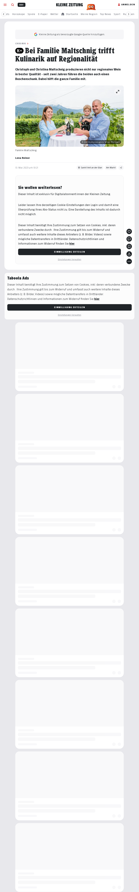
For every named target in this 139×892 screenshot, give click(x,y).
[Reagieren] (129, 231)
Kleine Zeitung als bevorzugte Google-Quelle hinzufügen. (72, 34)
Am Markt (111, 167)
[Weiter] (128, 14)
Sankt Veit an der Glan (91, 167)
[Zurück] (3, 14)
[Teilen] (129, 254)
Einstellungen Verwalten (69, 259)
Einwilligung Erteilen (69, 252)
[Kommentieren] (129, 239)
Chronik (20, 43)
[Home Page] (69, 4)
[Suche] (12, 4)
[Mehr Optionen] (129, 261)
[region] (69, 14)
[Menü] (5, 4)
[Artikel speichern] (129, 246)
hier (72, 243)
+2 (121, 167)
